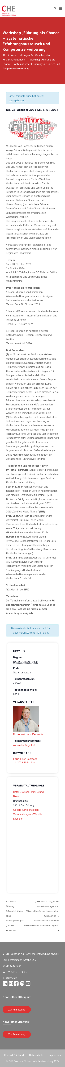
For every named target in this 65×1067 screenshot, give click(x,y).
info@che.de (10, 978)
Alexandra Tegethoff (24, 745)
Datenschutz (36, 1055)
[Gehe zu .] (4, 55)
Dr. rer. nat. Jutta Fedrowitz (28, 734)
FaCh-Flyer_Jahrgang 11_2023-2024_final (25, 760)
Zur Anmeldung (16, 1009)
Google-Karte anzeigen (26, 809)
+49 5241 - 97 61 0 (16, 972)
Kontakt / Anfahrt (14, 1055)
